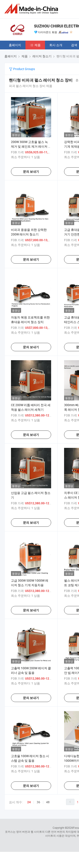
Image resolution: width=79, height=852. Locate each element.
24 (29, 802)
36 (38, 802)
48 (48, 802)
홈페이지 (15, 45)
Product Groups (24, 69)
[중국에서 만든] (32, 9)
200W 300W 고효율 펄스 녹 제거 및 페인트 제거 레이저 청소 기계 (31, 146)
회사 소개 (55, 45)
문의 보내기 (31, 171)
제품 (37, 45)
